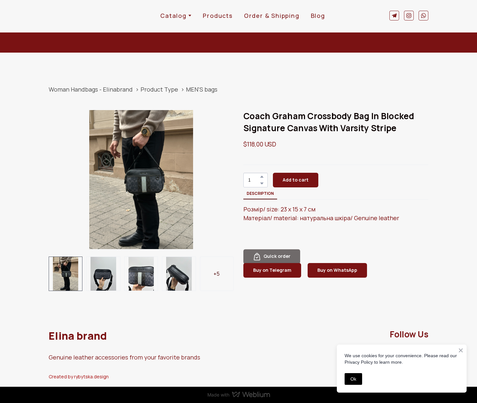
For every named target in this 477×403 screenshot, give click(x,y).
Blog (318, 15)
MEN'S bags (201, 89)
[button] (394, 15)
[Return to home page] (69, 15)
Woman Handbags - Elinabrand (91, 89)
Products (217, 15)
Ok (353, 379)
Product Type (159, 89)
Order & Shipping (272, 15)
